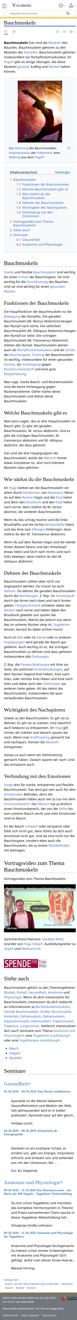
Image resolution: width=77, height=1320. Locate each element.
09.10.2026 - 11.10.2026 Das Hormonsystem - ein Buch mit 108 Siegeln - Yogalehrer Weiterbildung (38, 1191)
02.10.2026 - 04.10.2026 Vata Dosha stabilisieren (37, 1091)
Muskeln (54, 42)
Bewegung (12, 316)
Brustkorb (33, 502)
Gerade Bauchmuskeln (21, 1011)
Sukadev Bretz (52, 939)
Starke (9, 272)
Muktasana (40, 664)
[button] (40, 908)
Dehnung (21, 148)
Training (38, 355)
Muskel (9, 992)
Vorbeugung (31, 364)
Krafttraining (40, 737)
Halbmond (44, 153)
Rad (20, 637)
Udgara (14, 1053)
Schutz (23, 277)
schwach (31, 826)
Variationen (31, 492)
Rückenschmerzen (18, 369)
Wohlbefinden (59, 845)
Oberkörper (52, 683)
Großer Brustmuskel (55, 1011)
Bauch (14, 1048)
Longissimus (29, 1026)
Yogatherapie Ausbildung (38, 1040)
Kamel (41, 637)
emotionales (13, 794)
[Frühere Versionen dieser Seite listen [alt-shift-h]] (64, 32)
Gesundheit (37, 992)
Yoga (7, 62)
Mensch (50, 458)
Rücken (9, 291)
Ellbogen (38, 529)
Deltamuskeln (30, 1016)
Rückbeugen (28, 596)
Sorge (8, 785)
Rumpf (22, 992)
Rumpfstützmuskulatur (34, 350)
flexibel (54, 66)
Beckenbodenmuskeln (53, 1007)
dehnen (9, 591)
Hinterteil (11, 1016)
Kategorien (11, 1279)
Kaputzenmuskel (16, 1021)
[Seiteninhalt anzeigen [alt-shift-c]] (6, 32)
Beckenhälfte (55, 524)
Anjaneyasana (19, 153)
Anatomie (55, 992)
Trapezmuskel (62, 1021)
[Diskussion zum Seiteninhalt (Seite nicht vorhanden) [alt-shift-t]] (14, 32)
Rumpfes (30, 52)
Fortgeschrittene (27, 605)
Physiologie (12, 997)
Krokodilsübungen (48, 669)
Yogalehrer (62, 624)
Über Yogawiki (30, 1315)
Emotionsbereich (17, 804)
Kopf (59, 502)
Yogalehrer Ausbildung (50, 1035)
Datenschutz (10, 1315)
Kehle (63, 809)
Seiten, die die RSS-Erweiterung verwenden (32, 1284)
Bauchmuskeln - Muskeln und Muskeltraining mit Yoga (40, 888)
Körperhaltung (15, 374)
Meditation (29, 948)
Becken (9, 610)
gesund (23, 66)
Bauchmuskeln (44, 272)
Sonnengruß (65, 596)
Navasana (55, 492)
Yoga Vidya (32, 944)
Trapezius (11, 1026)
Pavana (26, 664)
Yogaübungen (14, 642)
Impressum (49, 1315)
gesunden (57, 286)
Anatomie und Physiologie (32, 1182)
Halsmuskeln (41, 1021)
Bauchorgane (20, 355)
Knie (59, 497)
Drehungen (40, 656)
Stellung (15, 157)
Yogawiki (21, 5)
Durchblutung (37, 282)
